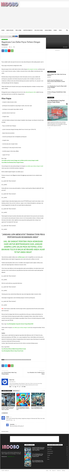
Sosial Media (48, 30)
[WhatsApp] (12, 50)
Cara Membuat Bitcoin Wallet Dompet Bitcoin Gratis (14, 348)
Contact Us (59, 470)
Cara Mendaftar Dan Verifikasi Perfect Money (36, 373)
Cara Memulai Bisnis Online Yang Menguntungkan (9, 373)
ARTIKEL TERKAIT (7, 390)
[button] (66, 30)
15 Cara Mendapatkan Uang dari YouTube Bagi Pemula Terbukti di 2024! (22, 408)
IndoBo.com (7, 470)
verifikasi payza (21, 257)
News (60, 30)
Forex (55, 30)
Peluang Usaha (39, 30)
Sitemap (63, 470)
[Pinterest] (9, 50)
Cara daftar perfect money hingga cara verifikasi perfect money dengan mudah (20, 160)
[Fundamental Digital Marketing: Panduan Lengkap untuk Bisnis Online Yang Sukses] (8, 399)
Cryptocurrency (28, 30)
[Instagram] (14, 386)
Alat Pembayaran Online (9, 359)
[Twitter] (6, 50)
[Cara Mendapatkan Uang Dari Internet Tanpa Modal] (57, 113)
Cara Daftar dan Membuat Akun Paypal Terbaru (13, 162)
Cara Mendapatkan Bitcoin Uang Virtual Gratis (12, 350)
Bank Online (16, 359)
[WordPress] (23, 386)
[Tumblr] (19, 386)
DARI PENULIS (16, 390)
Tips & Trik (18, 30)
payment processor (23, 359)
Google (48, 455)
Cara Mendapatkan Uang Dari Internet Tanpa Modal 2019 (20, 323)
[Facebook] (3, 50)
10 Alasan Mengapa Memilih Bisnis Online (56, 92)
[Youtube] (25, 386)
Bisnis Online (9, 30)
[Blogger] (10, 386)
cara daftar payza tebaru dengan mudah (34, 166)
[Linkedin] (16, 386)
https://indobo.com (12, 381)
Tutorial (28, 359)
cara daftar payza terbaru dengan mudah (21, 327)
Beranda (2, 33)
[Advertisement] (44, 4)
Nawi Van (11, 379)
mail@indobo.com (10, 456)
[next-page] (44, 390)
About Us (54, 470)
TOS (50, 470)
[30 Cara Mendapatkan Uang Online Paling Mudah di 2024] (38, 399)
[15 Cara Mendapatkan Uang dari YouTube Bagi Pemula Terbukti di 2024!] (23, 399)
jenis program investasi (32, 69)
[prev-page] (42, 390)
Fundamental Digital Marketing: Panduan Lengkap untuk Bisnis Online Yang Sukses (8, 408)
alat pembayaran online (31, 92)
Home (2, 30)
